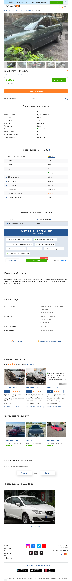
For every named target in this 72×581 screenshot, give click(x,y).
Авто (13, 10)
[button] (66, 6)
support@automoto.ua (60, 550)
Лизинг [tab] (48, 473)
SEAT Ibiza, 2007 (12, 440)
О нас (6, 545)
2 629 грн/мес (59, 80)
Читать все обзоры (35, 526)
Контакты (7, 548)
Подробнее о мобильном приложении (36, 565)
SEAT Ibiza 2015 (32, 387)
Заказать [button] (56, 2)
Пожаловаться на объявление (50, 341)
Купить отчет (39, 260)
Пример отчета (13, 260)
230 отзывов (29, 364)
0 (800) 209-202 (62, 545)
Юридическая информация (9, 557)
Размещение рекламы (8, 552)
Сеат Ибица (23, 10)
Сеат (17, 10)
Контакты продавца (36, 91)
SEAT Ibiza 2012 (53, 387)
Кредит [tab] (24, 473)
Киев (29, 10)
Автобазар (7, 10)
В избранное (17, 341)
